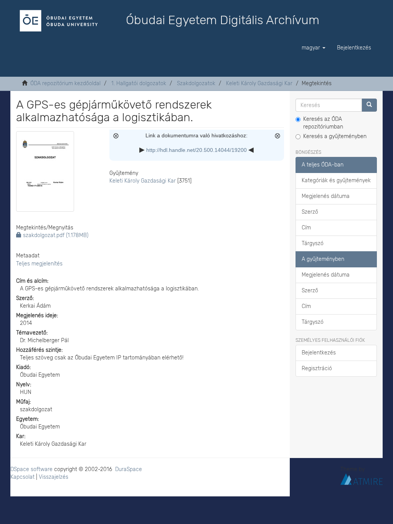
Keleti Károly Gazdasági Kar (259, 83)
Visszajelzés (53, 477)
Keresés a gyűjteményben (335, 136)
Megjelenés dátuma (326, 196)
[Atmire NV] (361, 478)
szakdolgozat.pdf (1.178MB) (54, 235)
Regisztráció (317, 368)
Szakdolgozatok (196, 83)
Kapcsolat (22, 477)
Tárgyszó (313, 243)
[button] (313, 48)
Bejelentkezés (319, 352)
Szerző (310, 212)
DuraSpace (128, 469)
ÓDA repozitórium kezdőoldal (65, 83)
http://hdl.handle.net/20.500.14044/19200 (196, 150)
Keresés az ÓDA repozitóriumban (323, 123)
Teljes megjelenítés (39, 263)
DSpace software (31, 469)
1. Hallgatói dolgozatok (138, 83)
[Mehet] (369, 105)
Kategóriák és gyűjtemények (336, 180)
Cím (306, 227)
